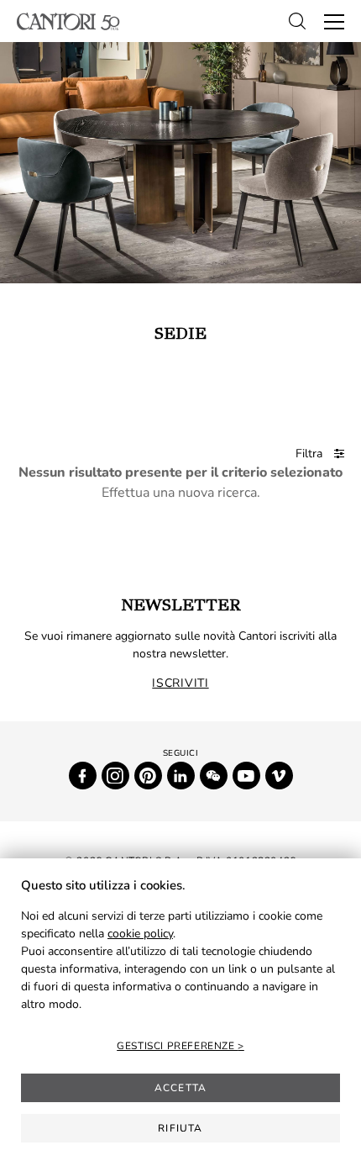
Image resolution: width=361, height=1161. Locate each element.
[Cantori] (68, 21)
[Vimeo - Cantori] (279, 775)
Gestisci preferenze (177, 1046)
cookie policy (140, 934)
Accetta (180, 1088)
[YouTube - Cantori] (246, 775)
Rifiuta (180, 1128)
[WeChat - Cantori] (214, 775)
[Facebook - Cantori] (83, 775)
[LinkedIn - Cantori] (181, 775)
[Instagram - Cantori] (115, 775)
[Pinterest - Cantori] (148, 775)
